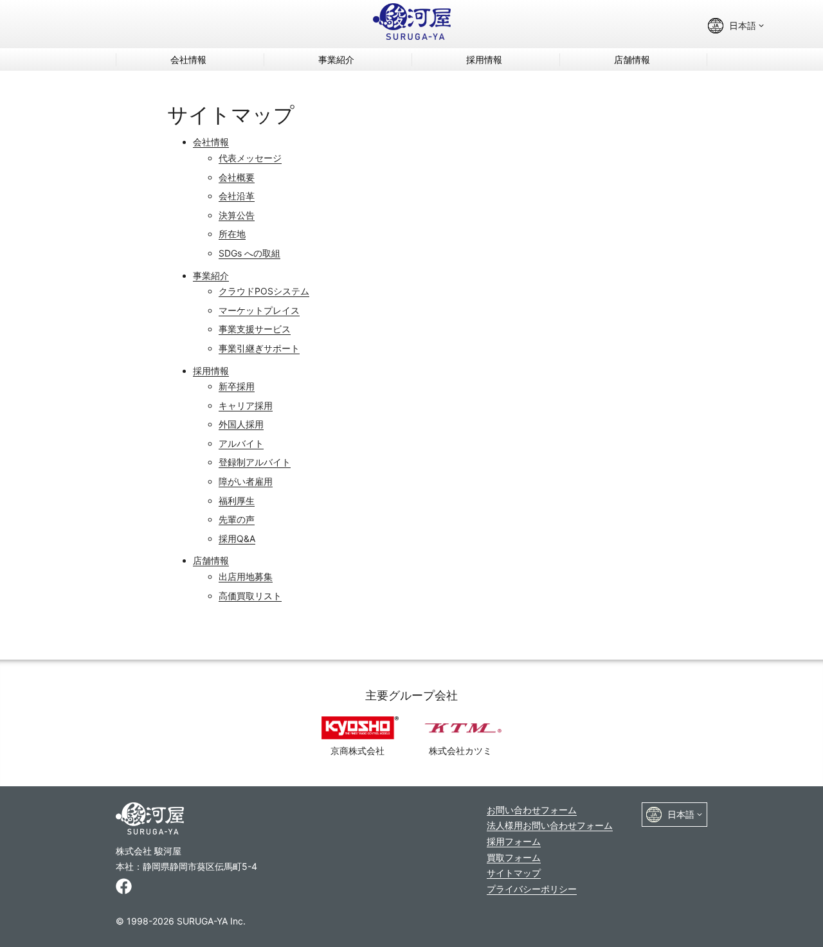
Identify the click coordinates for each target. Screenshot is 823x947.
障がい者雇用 (246, 481)
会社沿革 (237, 195)
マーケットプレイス (259, 310)
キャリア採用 (246, 405)
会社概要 (237, 177)
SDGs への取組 (249, 253)
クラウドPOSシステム (264, 290)
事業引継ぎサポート (259, 348)
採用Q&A (237, 538)
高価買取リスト (250, 595)
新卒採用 (237, 386)
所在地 (232, 233)
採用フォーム (514, 841)
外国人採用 (241, 424)
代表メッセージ (250, 157)
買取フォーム (514, 857)
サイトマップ (514, 872)
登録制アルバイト (255, 461)
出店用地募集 (246, 576)
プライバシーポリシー (532, 888)
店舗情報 (632, 59)
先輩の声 (237, 519)
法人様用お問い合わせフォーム (550, 825)
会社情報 (188, 59)
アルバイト (241, 443)
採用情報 (484, 59)
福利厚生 (237, 500)
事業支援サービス (255, 328)
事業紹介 (336, 59)
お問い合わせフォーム (532, 809)
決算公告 (237, 215)
